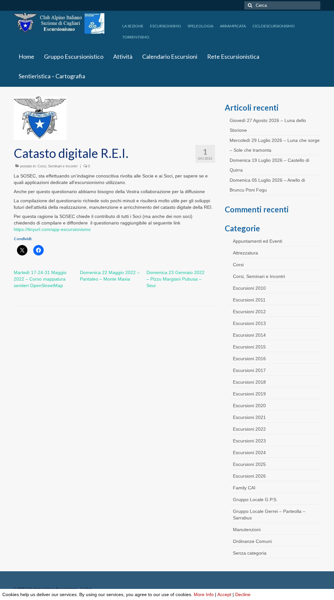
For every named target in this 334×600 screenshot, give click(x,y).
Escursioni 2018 (249, 382)
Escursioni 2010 (249, 288)
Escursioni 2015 (249, 346)
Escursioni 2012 (249, 311)
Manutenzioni (247, 529)
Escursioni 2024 (249, 452)
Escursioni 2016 (249, 358)
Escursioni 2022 (249, 429)
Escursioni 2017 (249, 370)
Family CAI (244, 487)
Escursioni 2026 (249, 476)
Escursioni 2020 (249, 405)
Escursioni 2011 (249, 299)
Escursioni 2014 (249, 335)
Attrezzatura (245, 252)
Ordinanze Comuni (252, 541)
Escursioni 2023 (249, 440)
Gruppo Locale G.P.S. (255, 499)
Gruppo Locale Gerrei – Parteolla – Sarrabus (269, 514)
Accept (224, 594)
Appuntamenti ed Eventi (257, 241)
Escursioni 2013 (249, 323)
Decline (242, 594)
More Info (204, 594)
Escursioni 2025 (249, 464)
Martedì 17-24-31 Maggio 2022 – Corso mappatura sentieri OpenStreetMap (40, 279)
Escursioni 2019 (249, 393)
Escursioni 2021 (249, 417)
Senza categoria (249, 553)
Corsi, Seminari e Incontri (57, 166)
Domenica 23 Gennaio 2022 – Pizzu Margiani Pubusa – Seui (175, 279)
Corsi (238, 264)
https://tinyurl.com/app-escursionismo (52, 229)
